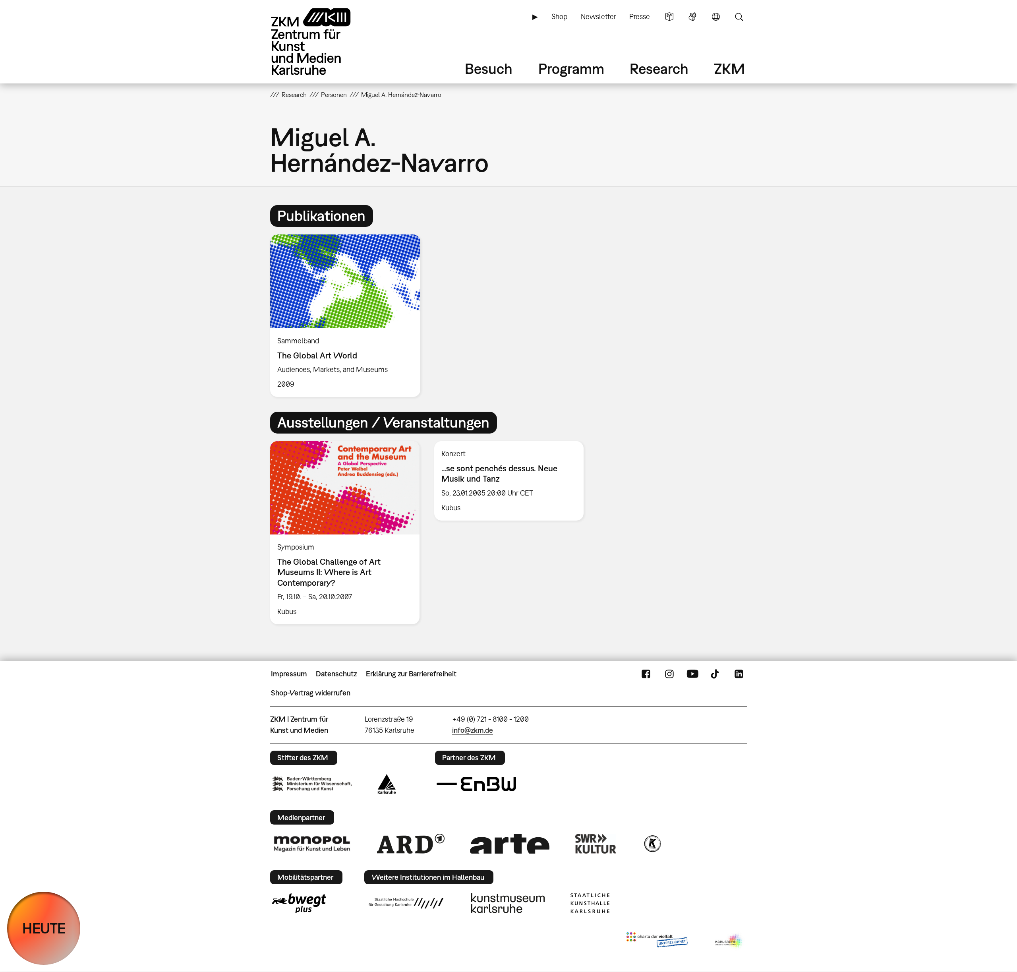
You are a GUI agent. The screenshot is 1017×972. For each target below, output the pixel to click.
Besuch (488, 68)
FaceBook (646, 673)
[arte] (509, 843)
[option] (348, 315)
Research (659, 68)
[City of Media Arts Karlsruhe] (729, 941)
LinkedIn (739, 673)
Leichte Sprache (669, 16)
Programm (571, 68)
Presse (639, 16)
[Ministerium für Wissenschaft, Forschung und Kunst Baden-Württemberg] (312, 783)
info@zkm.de (472, 730)
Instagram (669, 673)
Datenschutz (336, 674)
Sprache (716, 16)
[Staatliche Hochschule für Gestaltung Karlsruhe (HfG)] (406, 903)
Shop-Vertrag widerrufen (310, 693)
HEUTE (44, 928)
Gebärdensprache (692, 16)
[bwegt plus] (299, 903)
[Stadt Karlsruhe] (386, 784)
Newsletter (598, 16)
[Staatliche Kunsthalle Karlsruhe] (589, 903)
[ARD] (411, 844)
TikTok (716, 673)
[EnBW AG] (476, 784)
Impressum (289, 674)
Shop (559, 16)
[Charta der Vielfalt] (657, 941)
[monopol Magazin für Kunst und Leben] (312, 844)
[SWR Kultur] (596, 844)
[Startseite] (321, 41)
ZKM (729, 68)
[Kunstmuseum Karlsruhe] (508, 903)
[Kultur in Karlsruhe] (652, 844)
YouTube (692, 673)
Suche (739, 16)
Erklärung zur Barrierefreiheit (411, 674)
